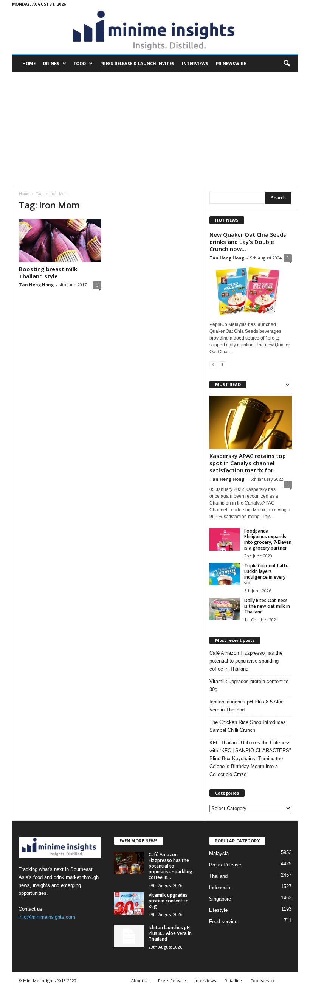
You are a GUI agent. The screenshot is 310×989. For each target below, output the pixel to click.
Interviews (195, 63)
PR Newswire (231, 63)
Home (29, 63)
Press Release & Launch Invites (137, 63)
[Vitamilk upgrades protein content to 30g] (129, 903)
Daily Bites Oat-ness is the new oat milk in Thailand (267, 606)
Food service (223, 921)
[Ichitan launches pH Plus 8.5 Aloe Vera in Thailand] (129, 936)
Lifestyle (218, 910)
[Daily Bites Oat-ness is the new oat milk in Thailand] (224, 609)
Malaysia (219, 853)
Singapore (220, 899)
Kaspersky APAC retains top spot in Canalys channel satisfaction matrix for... (247, 463)
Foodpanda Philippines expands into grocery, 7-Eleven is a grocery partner (267, 539)
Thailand (218, 876)
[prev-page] (213, 364)
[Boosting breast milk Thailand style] (60, 240)
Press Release (225, 865)
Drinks (51, 63)
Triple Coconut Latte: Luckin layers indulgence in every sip (267, 574)
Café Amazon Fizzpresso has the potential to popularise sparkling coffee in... (170, 865)
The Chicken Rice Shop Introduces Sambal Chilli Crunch (247, 726)
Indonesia (219, 887)
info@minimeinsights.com (47, 917)
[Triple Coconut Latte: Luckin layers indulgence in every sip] (224, 574)
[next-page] (222, 364)
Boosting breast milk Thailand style (48, 272)
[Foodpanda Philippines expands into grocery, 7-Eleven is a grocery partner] (224, 539)
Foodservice (263, 980)
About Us (140, 980)
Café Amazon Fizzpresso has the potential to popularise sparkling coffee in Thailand (245, 661)
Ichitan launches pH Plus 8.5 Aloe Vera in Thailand (246, 706)
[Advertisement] (155, 129)
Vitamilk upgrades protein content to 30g (248, 685)
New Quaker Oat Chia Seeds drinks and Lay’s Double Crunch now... (247, 242)
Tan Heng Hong (36, 284)
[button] (286, 63)
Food (80, 63)
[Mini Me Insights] (155, 31)
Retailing (233, 980)
